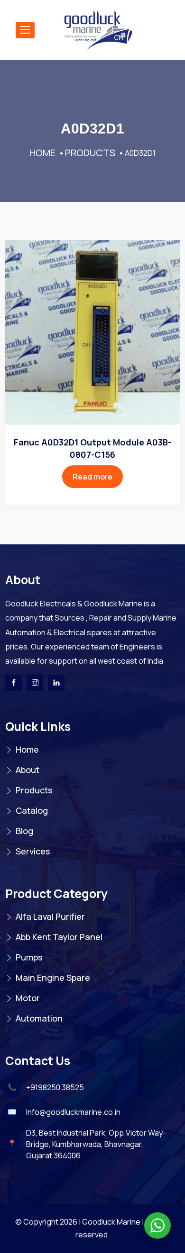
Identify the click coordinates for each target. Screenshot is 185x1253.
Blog (24, 830)
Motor (28, 998)
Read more (92, 476)
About (27, 769)
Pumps (29, 957)
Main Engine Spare (53, 977)
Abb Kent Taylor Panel (59, 936)
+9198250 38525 (55, 1087)
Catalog (32, 810)
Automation (39, 1018)
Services (33, 851)
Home (27, 749)
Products (34, 790)
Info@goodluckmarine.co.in (73, 1112)
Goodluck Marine (111, 1222)
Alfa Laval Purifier (50, 916)
